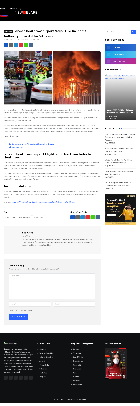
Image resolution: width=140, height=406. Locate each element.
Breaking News (10, 217)
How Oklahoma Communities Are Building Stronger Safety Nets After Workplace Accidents (120, 137)
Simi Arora (10, 39)
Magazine (43, 377)
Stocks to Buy (15, 9)
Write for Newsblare (46, 353)
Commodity (77, 365)
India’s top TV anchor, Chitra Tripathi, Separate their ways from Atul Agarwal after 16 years (43, 202)
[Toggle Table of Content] (5, 141)
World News (77, 385)
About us (42, 349)
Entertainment (78, 361)
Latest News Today (24, 217)
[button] (4, 5)
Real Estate (77, 369)
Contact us (43, 373)
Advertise (42, 361)
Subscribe (43, 369)
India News (77, 381)
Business (76, 349)
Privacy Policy (44, 365)
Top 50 (3, 9)
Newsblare (82, 399)
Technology (77, 353)
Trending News (38, 217)
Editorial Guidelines (46, 357)
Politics (76, 377)
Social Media (78, 357)
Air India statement (16, 147)
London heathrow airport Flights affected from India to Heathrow (31, 144)
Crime (75, 373)
